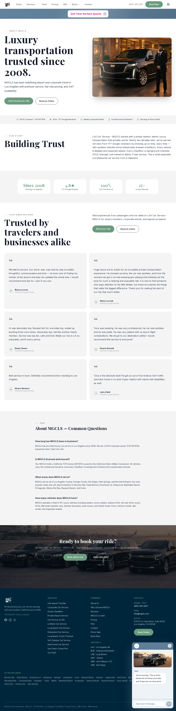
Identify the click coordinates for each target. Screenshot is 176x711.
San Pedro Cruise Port (58, 648)
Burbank (57, 677)
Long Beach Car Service (59, 628)
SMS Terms (82, 707)
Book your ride (103, 229)
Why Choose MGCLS (100, 607)
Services (31, 4)
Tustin (46, 681)
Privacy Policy (70, 707)
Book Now (154, 4)
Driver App (96, 632)
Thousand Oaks (25, 681)
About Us (95, 603)
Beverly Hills (9, 677)
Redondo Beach (108, 681)
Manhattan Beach (66, 681)
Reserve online (127, 229)
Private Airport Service (58, 615)
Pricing (55, 4)
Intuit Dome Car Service (58, 644)
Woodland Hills (10, 681)
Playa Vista (8, 684)
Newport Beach (87, 677)
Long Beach (67, 677)
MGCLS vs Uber (98, 615)
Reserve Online (46, 101)
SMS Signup (93, 707)
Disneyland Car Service (58, 632)
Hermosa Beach (92, 681)
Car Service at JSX (56, 620)
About (74, 4)
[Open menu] (168, 4)
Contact (88, 4)
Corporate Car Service (58, 607)
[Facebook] (5, 620)
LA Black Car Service (57, 624)
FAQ (65, 4)
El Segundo (79, 681)
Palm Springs (33, 684)
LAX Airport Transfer (57, 603)
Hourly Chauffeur (55, 611)
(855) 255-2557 (136, 4)
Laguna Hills (110, 677)
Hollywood (47, 677)
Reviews (94, 611)
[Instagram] (10, 620)
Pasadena (38, 681)
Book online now (75, 557)
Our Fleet (52, 652)
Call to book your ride (18, 101)
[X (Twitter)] (14, 620)
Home (19, 4)
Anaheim (99, 677)
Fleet (44, 4)
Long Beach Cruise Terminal (60, 636)
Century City (20, 684)
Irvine (77, 677)
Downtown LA (35, 677)
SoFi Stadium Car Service (59, 640)
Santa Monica (22, 677)
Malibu (54, 681)
